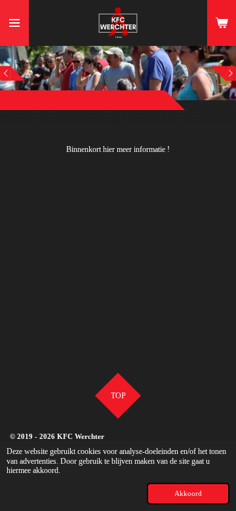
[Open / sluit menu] (14, 23)
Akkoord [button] (188, 493)
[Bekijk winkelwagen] (221, 23)
